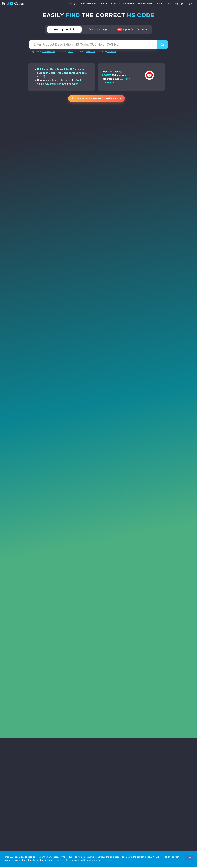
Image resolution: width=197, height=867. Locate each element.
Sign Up (179, 3)
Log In (190, 3)
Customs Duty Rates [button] (122, 3)
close (189, 857)
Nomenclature (145, 3)
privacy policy (144, 856)
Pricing (71, 3)
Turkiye (61, 83)
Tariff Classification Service (93, 3)
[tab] (64, 29)
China (40, 83)
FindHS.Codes (11, 856)
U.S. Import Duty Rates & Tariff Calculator (61, 69)
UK (47, 83)
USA (76, 80)
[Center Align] (162, 44)
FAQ (169, 3)
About (159, 3)
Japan (74, 83)
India (53, 83)
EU (81, 80)
